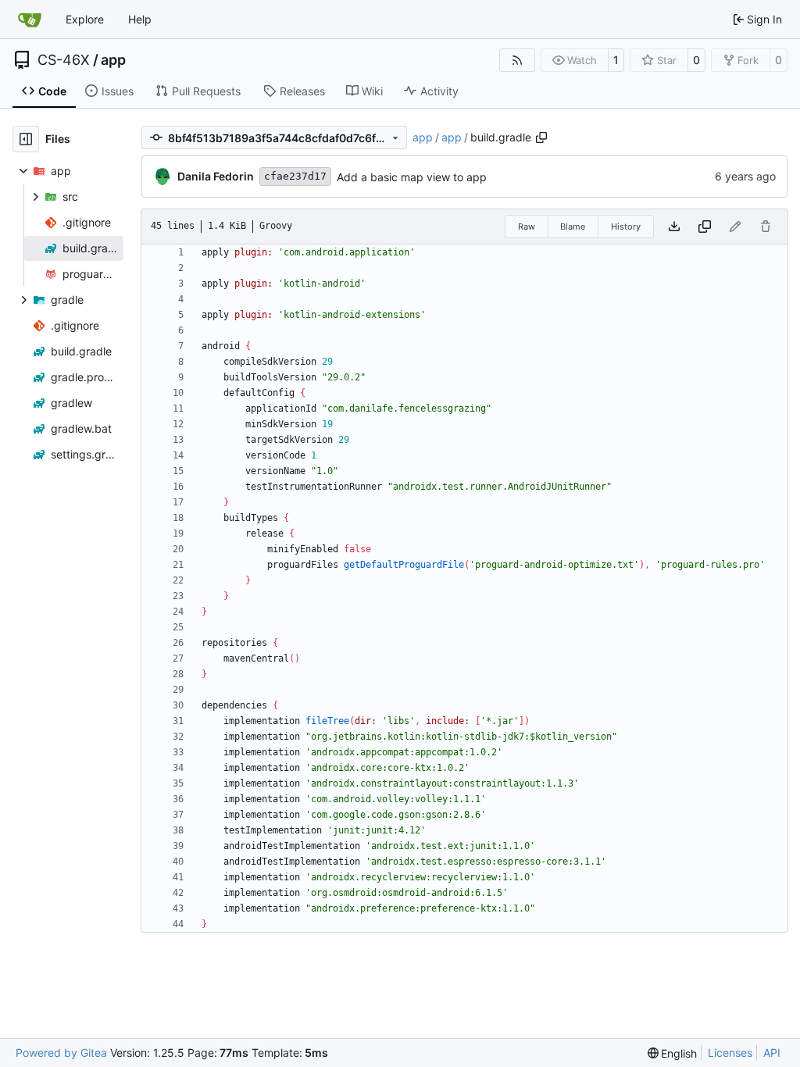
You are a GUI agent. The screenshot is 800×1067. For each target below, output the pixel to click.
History (626, 226)
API (771, 1052)
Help (140, 19)
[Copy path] (541, 137)
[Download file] (674, 226)
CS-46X (64, 60)
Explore (85, 19)
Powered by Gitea (61, 1052)
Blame (572, 226)
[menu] (673, 1053)
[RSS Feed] (517, 60)
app (113, 60)
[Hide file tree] (25, 139)
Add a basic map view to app (412, 177)
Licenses (730, 1052)
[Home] (30, 19)
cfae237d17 (295, 176)
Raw (526, 226)
